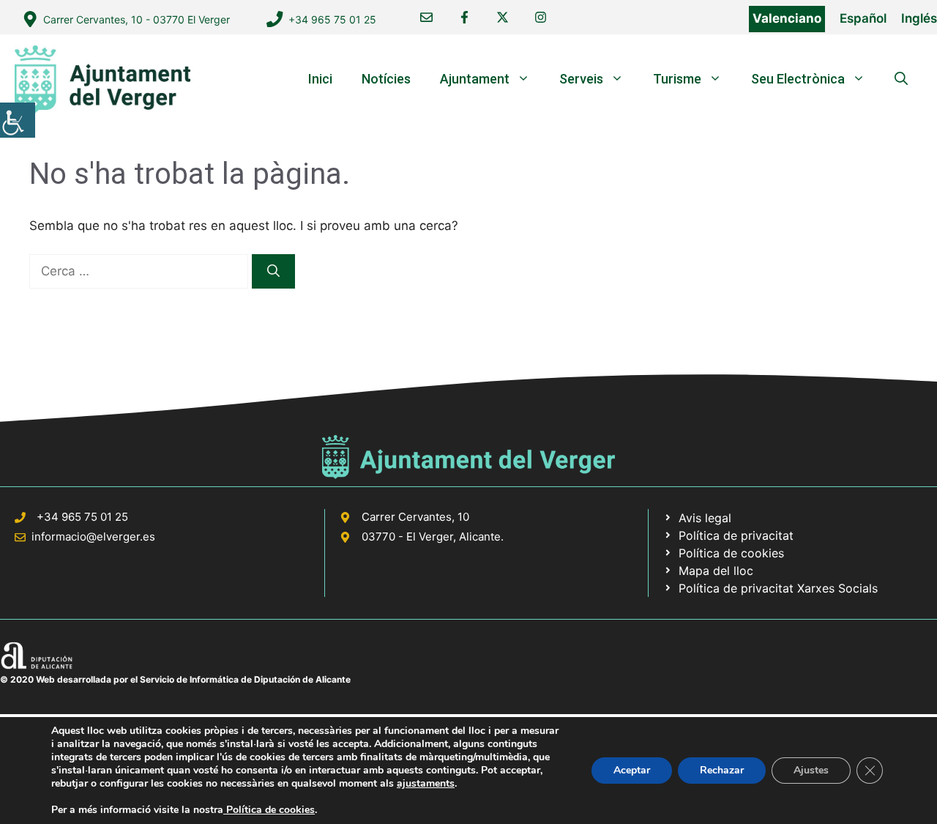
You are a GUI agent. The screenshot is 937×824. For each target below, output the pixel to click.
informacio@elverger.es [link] (93, 536)
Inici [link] (320, 78)
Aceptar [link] (631, 770)
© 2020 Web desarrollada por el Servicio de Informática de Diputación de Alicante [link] (175, 679)
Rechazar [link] (722, 770)
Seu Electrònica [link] (798, 78)
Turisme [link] (677, 78)
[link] (17, 120)
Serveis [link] (581, 78)
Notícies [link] (386, 78)
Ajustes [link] (811, 770)
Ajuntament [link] (474, 78)
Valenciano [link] (787, 18)
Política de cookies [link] (269, 810)
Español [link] (863, 18)
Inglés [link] (919, 18)
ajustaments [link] (426, 783)
